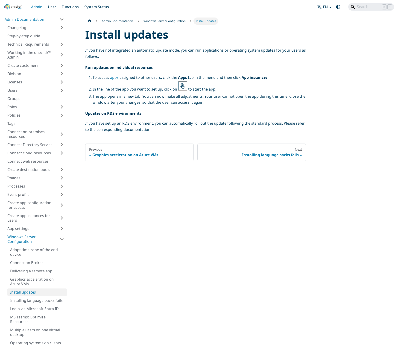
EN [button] (325, 6)
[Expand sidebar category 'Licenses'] (62, 82)
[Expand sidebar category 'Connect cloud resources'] (62, 153)
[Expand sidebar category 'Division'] (62, 73)
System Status (96, 6)
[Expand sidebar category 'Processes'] (62, 186)
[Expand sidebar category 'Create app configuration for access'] (62, 205)
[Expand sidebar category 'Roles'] (62, 107)
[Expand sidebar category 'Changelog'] (62, 27)
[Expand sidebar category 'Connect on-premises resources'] (62, 134)
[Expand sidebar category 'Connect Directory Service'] (62, 144)
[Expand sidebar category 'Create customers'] (62, 65)
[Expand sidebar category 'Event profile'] (62, 194)
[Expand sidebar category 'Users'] (62, 90)
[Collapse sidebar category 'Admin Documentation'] (62, 19)
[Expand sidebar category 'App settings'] (62, 228)
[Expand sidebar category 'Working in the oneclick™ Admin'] (62, 55)
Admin (36, 6)
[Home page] (89, 21)
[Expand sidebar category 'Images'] (62, 178)
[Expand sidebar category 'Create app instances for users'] (62, 218)
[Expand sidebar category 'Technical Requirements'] (62, 44)
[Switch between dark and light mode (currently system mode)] (338, 7)
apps (114, 77)
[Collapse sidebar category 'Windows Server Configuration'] (62, 239)
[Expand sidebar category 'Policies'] (62, 115)
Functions (70, 6)
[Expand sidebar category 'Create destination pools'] (62, 169)
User (52, 6)
